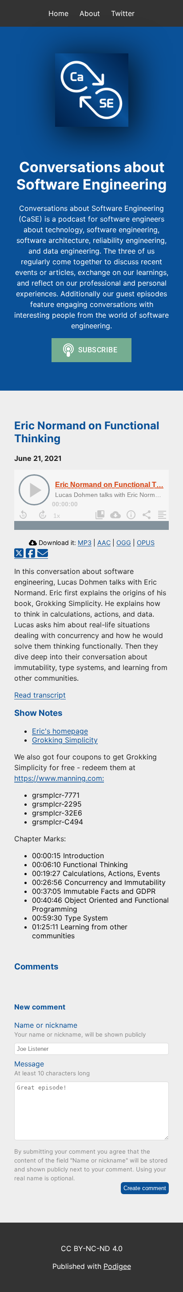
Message (29, 1063)
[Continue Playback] (34, 489)
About (90, 13)
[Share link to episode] (145, 514)
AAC (104, 542)
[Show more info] (130, 514)
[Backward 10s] (23, 514)
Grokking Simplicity (65, 739)
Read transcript (40, 694)
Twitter (123, 13)
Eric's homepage (60, 731)
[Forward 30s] (43, 514)
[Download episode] (114, 514)
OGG (123, 542)
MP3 (85, 542)
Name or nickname (45, 1025)
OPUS (146, 542)
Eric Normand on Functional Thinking (118, 485)
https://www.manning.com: (59, 778)
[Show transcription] (161, 514)
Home (58, 13)
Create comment (144, 1188)
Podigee (117, 1266)
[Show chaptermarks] (99, 514)
